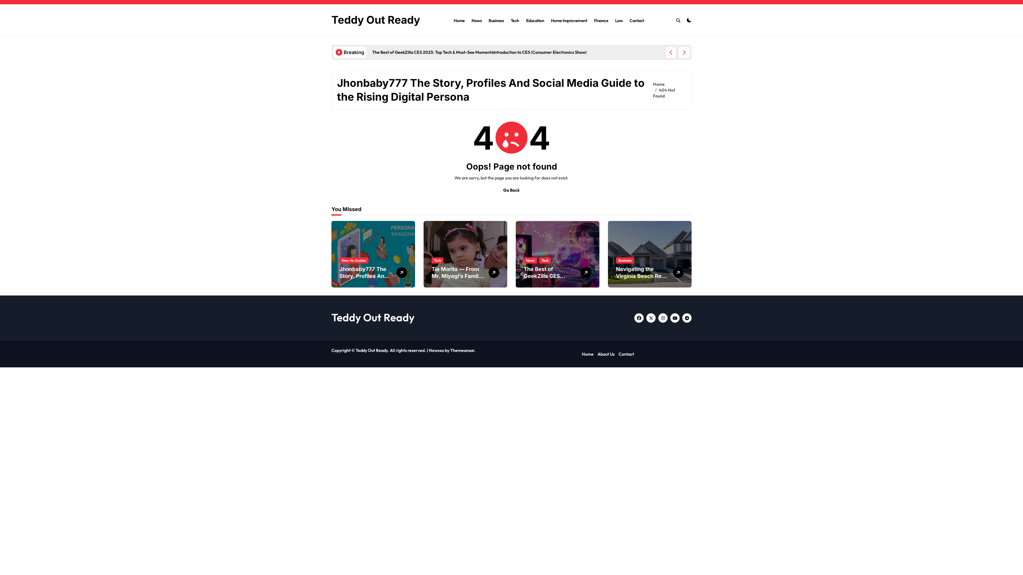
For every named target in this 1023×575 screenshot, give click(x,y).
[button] (684, 52)
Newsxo (436, 350)
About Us (606, 354)
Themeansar (462, 350)
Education (535, 20)
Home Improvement (569, 20)
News (477, 20)
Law (619, 20)
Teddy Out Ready (375, 19)
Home (459, 20)
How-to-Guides (354, 260)
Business (496, 20)
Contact (637, 20)
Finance (601, 20)
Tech (515, 20)
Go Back (511, 190)
